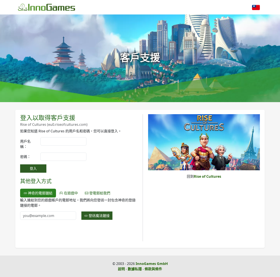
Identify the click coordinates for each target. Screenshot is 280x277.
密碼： (25, 156)
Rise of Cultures (207, 176)
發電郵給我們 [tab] (99, 193)
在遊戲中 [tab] (70, 193)
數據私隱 (135, 268)
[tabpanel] (78, 208)
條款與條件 (153, 268)
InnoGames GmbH (152, 263)
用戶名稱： (25, 144)
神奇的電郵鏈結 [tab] (39, 193)
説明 (121, 268)
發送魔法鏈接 (99, 215)
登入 (33, 168)
